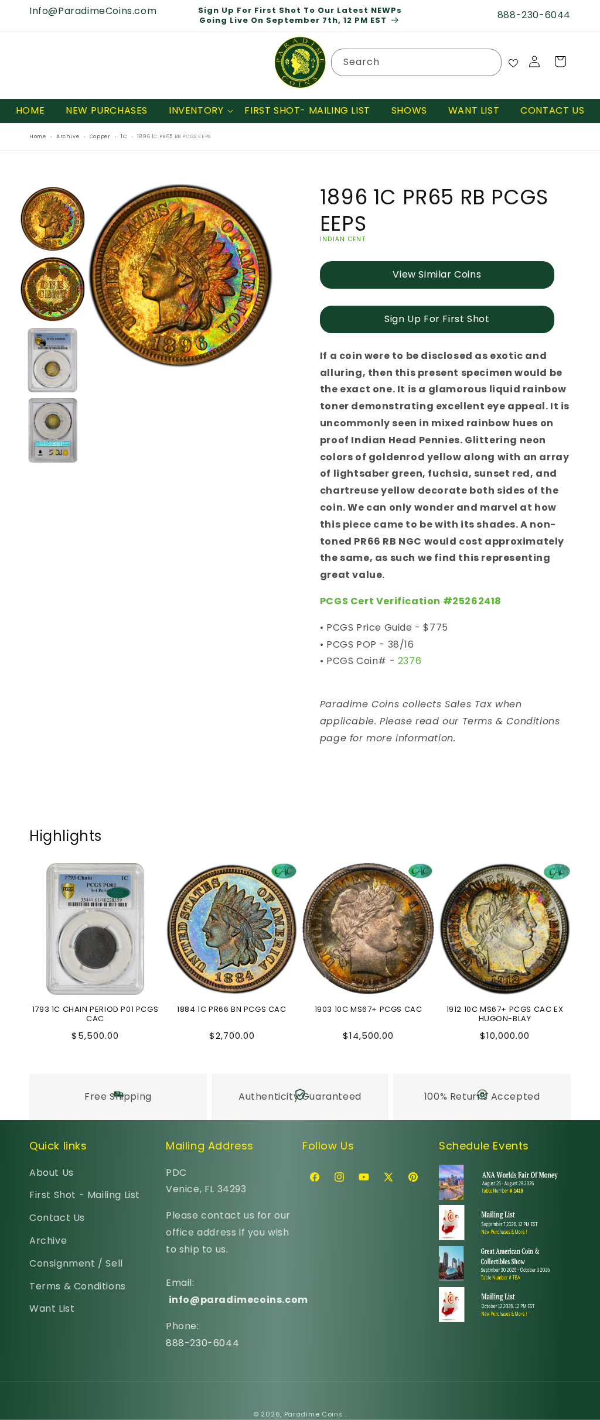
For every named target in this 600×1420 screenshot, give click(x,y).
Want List (51, 1308)
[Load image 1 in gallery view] (53, 219)
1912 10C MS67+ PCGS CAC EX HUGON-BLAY (505, 1015)
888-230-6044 (202, 1343)
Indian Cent (343, 239)
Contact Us (57, 1217)
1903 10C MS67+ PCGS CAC (368, 1010)
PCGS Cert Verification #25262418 (411, 601)
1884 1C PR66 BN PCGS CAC (231, 1010)
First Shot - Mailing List (84, 1195)
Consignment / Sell (76, 1263)
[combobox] (417, 62)
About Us (51, 1172)
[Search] (488, 62)
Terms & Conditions (77, 1286)
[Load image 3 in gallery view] (53, 359)
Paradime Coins (313, 1414)
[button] (196, 111)
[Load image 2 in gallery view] (53, 289)
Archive (48, 1240)
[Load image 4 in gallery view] (53, 430)
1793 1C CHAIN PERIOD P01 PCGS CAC (95, 1015)
